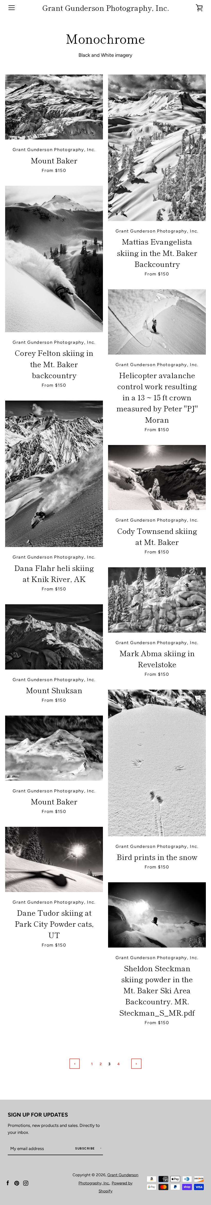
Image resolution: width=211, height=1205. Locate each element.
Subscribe (85, 1148)
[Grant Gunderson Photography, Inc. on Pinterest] (16, 1183)
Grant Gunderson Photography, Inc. (105, 7)
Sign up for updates (38, 1114)
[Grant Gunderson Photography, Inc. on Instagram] (25, 1183)
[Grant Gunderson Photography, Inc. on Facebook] (7, 1183)
